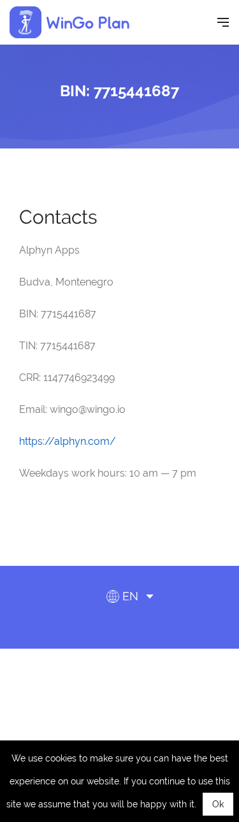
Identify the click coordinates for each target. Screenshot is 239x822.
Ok (218, 804)
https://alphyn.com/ (67, 441)
